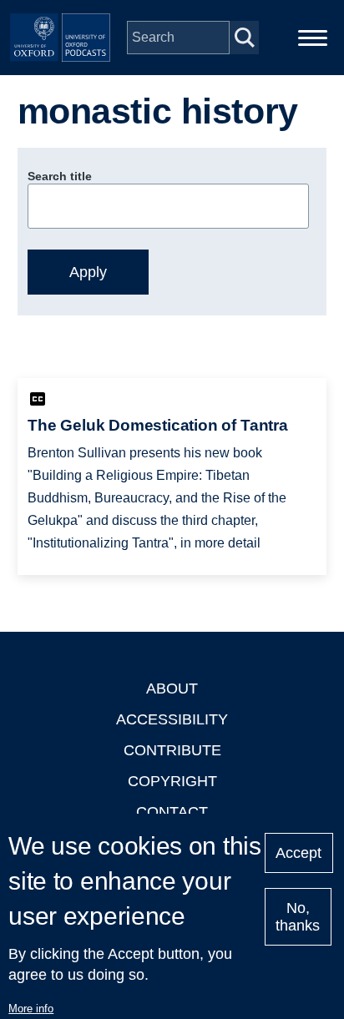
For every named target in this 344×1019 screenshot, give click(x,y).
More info (30, 1008)
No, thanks (298, 917)
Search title (60, 176)
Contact (172, 812)
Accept (298, 853)
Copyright (172, 781)
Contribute (172, 750)
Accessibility (172, 719)
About (172, 688)
